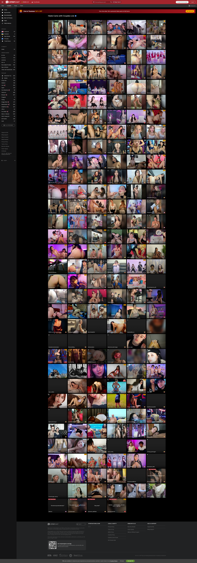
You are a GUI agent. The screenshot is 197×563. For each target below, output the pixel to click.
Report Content (5, 137)
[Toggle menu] (2, 2)
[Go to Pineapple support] (70, 555)
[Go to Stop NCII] (78, 556)
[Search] (111, 2)
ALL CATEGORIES (9, 125)
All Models (4, 151)
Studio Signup (5, 148)
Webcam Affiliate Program (133, 532)
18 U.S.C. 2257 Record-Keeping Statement (7, 154)
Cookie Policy (113, 561)
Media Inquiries (5, 139)
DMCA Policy (111, 532)
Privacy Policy (5, 141)
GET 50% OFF (190, 11)
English (79, 524)
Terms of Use (5, 144)
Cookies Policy (111, 534)
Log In (192, 2)
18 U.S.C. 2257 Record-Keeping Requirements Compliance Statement (150, 555)
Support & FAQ (5, 132)
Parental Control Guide (113, 537)
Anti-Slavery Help (112, 540)
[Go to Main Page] (12, 2)
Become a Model (5, 146)
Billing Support (5, 134)
